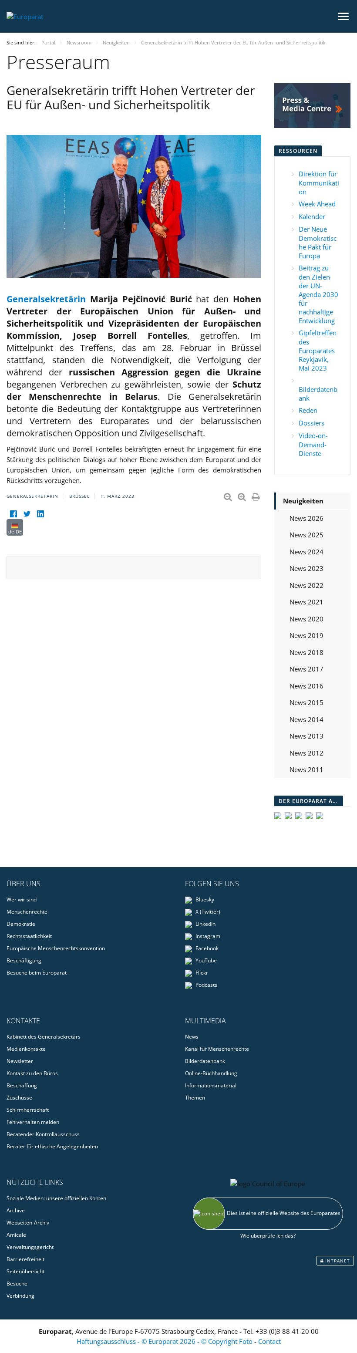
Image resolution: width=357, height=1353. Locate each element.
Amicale (16, 1234)
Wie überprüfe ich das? (268, 1235)
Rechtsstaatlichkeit (29, 936)
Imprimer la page (256, 495)
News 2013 (306, 736)
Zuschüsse (19, 1097)
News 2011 (306, 769)
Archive (16, 1210)
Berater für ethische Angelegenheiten (52, 1146)
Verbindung (20, 1295)
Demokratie (21, 924)
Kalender (312, 216)
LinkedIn (205, 924)
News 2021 (306, 601)
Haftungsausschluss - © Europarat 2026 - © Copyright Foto (165, 1341)
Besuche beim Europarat (37, 972)
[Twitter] (27, 513)
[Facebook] (13, 513)
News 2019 (306, 635)
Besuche (17, 1283)
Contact (269, 1341)
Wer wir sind (22, 899)
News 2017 (306, 669)
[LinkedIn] (40, 513)
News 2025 (306, 534)
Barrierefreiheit (25, 1259)
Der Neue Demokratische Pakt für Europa (318, 242)
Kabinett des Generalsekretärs (44, 1036)
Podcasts (205, 985)
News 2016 (306, 686)
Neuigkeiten (303, 500)
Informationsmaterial (210, 1085)
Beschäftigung (24, 960)
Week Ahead (317, 203)
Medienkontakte (26, 1049)
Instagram (207, 936)
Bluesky (204, 899)
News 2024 (306, 551)
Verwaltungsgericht (30, 1247)
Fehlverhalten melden (33, 1122)
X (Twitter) (207, 911)
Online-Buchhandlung (211, 1073)
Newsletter (20, 1061)
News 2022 (306, 585)
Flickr (201, 972)
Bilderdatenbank (205, 1061)
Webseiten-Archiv (28, 1222)
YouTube (205, 960)
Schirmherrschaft (28, 1109)
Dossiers (311, 422)
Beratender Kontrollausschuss (43, 1134)
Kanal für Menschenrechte (217, 1049)
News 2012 (306, 753)
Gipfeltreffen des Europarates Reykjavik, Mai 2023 (318, 350)
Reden (308, 410)
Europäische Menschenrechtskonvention (56, 948)
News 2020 (306, 618)
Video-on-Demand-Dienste (313, 444)
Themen (195, 1097)
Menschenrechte (27, 911)
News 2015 (306, 702)
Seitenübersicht (25, 1271)
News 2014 (306, 719)
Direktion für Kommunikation (319, 182)
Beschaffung (22, 1085)
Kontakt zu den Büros (32, 1073)
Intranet (336, 1261)
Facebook (206, 948)
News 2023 (306, 568)
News (192, 1036)
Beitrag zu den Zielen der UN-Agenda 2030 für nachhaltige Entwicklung (318, 294)
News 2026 (306, 518)
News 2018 (306, 652)
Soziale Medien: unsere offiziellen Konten (56, 1198)
